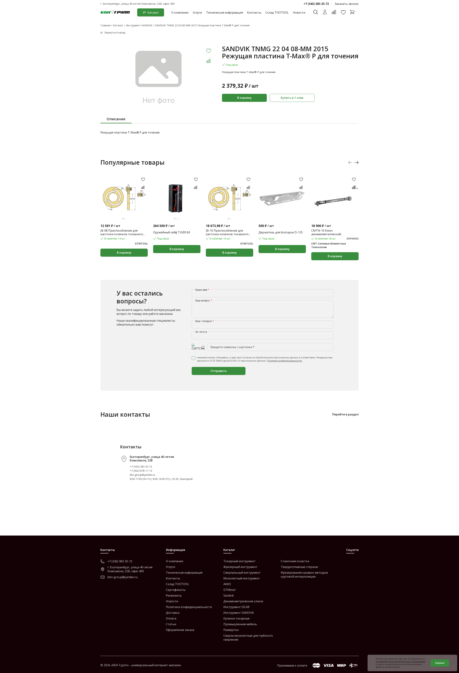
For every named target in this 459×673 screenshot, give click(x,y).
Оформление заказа (180, 630)
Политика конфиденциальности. (284, 360)
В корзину (244, 98)
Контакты (254, 12)
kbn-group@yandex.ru (142, 474)
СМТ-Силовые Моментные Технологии (328, 245)
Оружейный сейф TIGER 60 (171, 232)
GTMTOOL (141, 243)
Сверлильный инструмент (242, 573)
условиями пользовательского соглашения (400, 661)
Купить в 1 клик (292, 98)
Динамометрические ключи (243, 601)
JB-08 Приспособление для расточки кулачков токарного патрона (121, 232)
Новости (299, 12)
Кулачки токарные (236, 618)
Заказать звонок (347, 4)
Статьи (171, 624)
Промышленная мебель (240, 624)
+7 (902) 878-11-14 (141, 470)
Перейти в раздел (345, 414)
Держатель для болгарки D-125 (281, 232)
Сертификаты (175, 590)
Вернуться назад (115, 32)
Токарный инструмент (239, 561)
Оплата (171, 618)
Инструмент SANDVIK (238, 613)
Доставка (172, 613)
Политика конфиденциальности (189, 607)
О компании (179, 12)
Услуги (197, 12)
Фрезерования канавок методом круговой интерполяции (304, 574)
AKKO (227, 584)
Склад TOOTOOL (277, 12)
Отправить (218, 371)
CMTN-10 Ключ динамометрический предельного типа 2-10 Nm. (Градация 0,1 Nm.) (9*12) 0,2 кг (333, 232)
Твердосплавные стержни (299, 567)
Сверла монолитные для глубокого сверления (248, 637)
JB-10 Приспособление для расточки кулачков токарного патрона (227, 232)
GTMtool (229, 590)
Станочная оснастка (295, 561)
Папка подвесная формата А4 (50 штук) (387, 232)
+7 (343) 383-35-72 (316, 4)
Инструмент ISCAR (236, 607)
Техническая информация (224, 12)
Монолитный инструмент (241, 578)
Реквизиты (173, 595)
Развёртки (230, 630)
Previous (350, 162)
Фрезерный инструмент (240, 567)
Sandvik (228, 595)
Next (356, 162)
